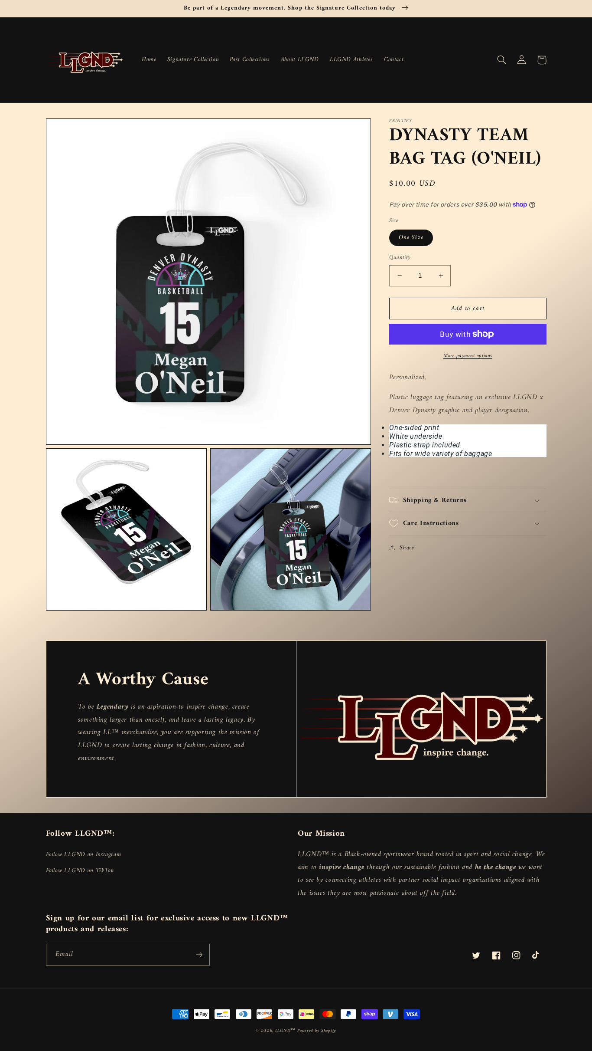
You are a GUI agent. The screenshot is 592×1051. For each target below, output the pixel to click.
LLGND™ (286, 1031)
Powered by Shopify (316, 1031)
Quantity (399, 257)
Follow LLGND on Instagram (83, 854)
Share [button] (407, 547)
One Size (411, 237)
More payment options (467, 356)
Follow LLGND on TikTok (80, 870)
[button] (502, 60)
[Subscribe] (199, 954)
